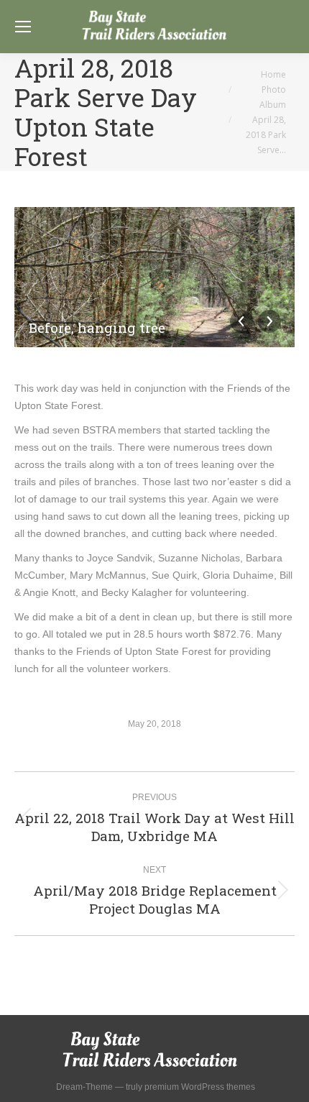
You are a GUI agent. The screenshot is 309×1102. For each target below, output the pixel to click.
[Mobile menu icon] (23, 26)
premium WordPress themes (199, 1087)
